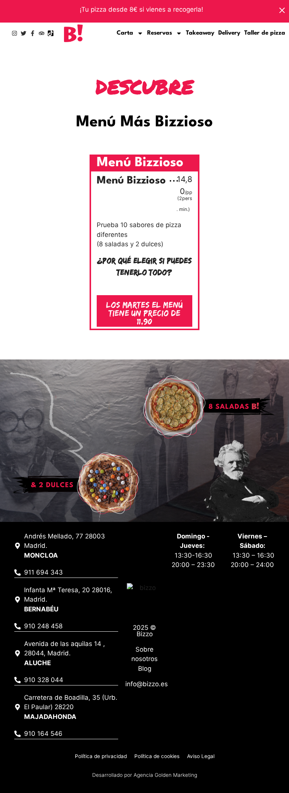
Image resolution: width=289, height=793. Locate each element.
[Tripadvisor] (41, 33)
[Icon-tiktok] (50, 33)
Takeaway (200, 33)
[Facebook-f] (32, 33)
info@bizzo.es (146, 684)
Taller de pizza (264, 33)
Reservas (159, 33)
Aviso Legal (200, 756)
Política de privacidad (101, 756)
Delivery (229, 33)
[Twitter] (23, 33)
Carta (125, 33)
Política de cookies (156, 756)
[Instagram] (14, 33)
